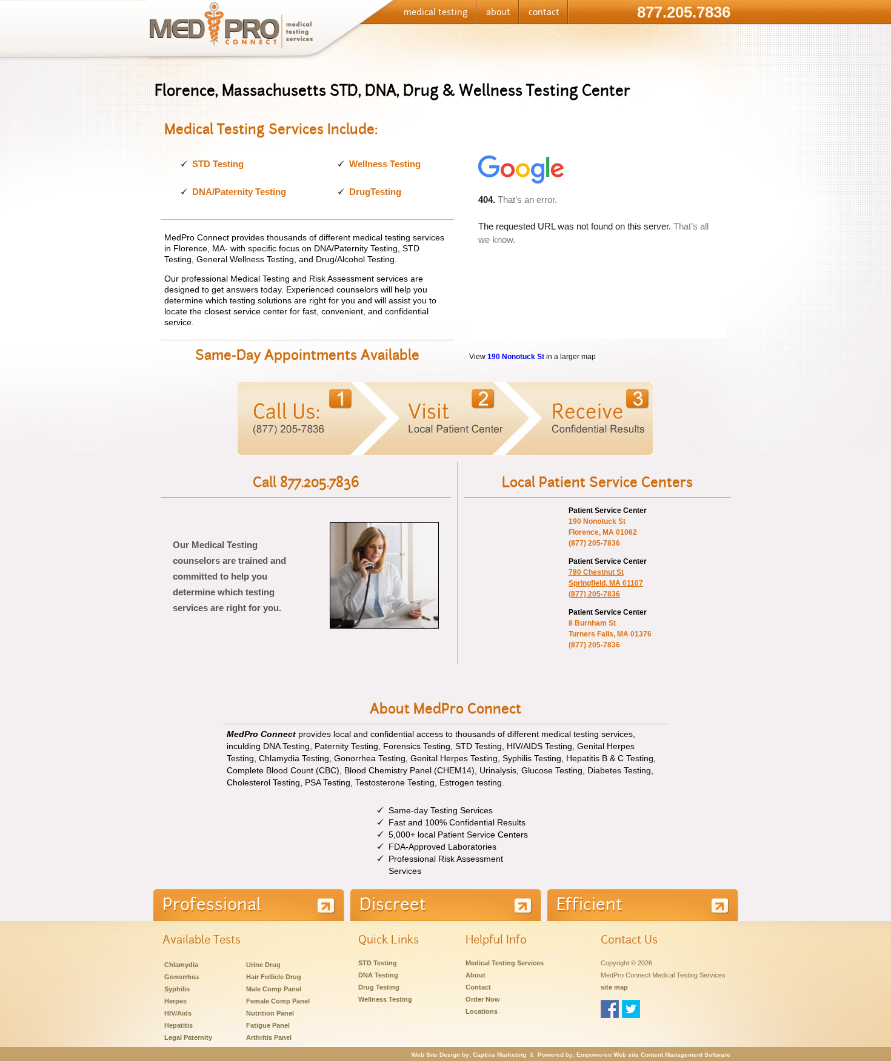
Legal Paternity (188, 1037)
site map (614, 987)
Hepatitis (178, 1025)
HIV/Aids (178, 1013)
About (476, 975)
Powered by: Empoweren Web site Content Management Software (634, 1054)
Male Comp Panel (273, 989)
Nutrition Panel (270, 1013)
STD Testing (218, 164)
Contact (478, 987)
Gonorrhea (181, 976)
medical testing (436, 12)
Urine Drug (263, 964)
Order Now (483, 999)
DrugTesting (375, 192)
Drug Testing (378, 987)
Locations (482, 1011)
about (498, 12)
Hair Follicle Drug (273, 976)
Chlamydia (181, 964)
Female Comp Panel (278, 1001)
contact (544, 12)
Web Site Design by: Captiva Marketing (469, 1054)
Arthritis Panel (269, 1037)
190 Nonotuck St (515, 356)
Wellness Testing (385, 164)
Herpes (175, 1001)
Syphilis (177, 989)
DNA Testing (378, 975)
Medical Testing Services (505, 963)
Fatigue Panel (268, 1025)
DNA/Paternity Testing (239, 192)
